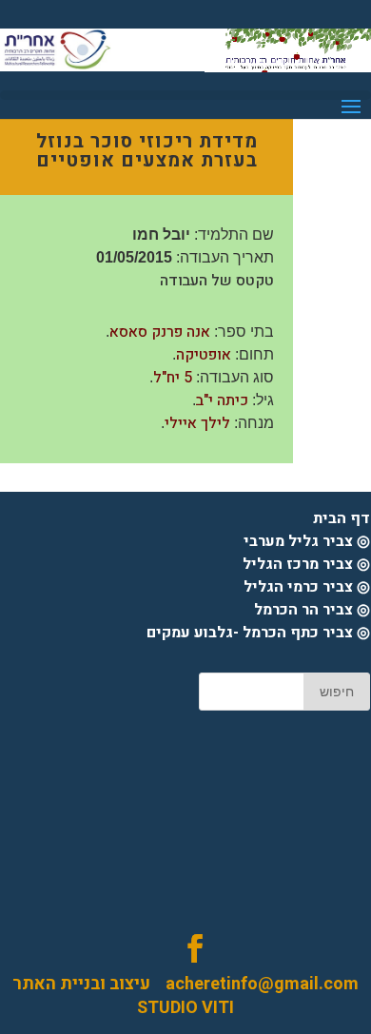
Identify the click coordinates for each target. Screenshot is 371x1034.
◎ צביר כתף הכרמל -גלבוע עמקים (258, 632)
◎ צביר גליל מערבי (307, 541)
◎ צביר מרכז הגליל (306, 564)
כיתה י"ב (222, 400)
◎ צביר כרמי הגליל (307, 587)
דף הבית (341, 518)
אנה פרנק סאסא (159, 332)
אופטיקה (203, 354)
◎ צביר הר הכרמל (312, 609)
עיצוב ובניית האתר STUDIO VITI (123, 996)
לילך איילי (197, 423)
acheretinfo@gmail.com (254, 984)
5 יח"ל (172, 377)
